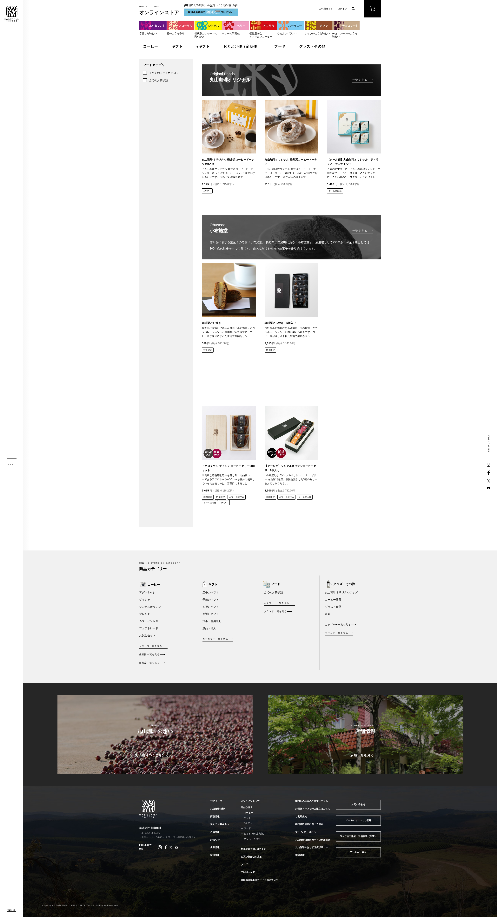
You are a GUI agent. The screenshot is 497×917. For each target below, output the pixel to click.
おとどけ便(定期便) (254, 833)
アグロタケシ (147, 592)
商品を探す (247, 807)
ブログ (244, 864)
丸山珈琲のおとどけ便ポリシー (311, 847)
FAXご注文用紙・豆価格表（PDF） (358, 836)
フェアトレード (148, 628)
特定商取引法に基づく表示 (309, 824)
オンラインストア (250, 801)
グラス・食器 (333, 606)
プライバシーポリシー (307, 832)
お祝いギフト (210, 606)
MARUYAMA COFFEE (11, 14)
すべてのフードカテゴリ (164, 72)
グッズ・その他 (312, 46)
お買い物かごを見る (251, 856)
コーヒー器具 (333, 599)
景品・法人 (209, 628)
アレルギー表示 (358, 852)
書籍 (327, 614)
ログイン (342, 8)
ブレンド (144, 614)
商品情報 (215, 816)
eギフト (203, 46)
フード (280, 46)
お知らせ (215, 839)
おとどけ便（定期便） (242, 46)
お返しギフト (210, 614)
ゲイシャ (144, 599)
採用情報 (215, 855)
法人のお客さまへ (219, 824)
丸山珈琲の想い (218, 808)
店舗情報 (215, 832)
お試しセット (147, 635)
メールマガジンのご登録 (358, 820)
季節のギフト (210, 599)
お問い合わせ (358, 804)
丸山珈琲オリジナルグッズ (341, 592)
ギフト (177, 46)
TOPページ (216, 801)
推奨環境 (300, 855)
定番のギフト (210, 592)
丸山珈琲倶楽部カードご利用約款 (312, 839)
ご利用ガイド (326, 8)
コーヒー (150, 46)
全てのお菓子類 (158, 80)
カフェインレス (148, 621)
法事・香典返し (212, 621)
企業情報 (215, 847)
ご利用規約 (301, 816)
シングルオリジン (150, 606)
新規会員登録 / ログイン (253, 849)
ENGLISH (11, 910)
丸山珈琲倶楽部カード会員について (259, 880)
